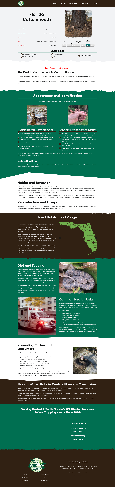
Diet (55, 57)
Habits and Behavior (28, 57)
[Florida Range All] (78, 238)
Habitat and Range (59, 54)
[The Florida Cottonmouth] (78, 10)
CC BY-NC (86, 37)
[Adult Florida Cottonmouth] (37, 105)
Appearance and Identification (31, 54)
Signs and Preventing (86, 55)
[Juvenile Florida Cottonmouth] (78, 105)
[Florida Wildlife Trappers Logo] (21, 1)
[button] (60, 238)
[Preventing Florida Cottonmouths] (85, 347)
